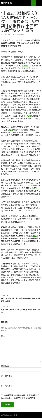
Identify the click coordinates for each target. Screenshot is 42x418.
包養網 (25, 65)
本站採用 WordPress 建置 (9, 415)
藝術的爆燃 (6, 3)
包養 (29, 116)
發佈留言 (21, 34)
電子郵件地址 (7, 376)
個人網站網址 (6, 385)
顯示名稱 (5, 366)
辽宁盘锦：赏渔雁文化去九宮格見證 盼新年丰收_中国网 (20, 309)
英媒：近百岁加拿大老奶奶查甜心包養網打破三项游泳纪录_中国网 (20, 298)
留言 (3, 336)
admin (15, 34)
